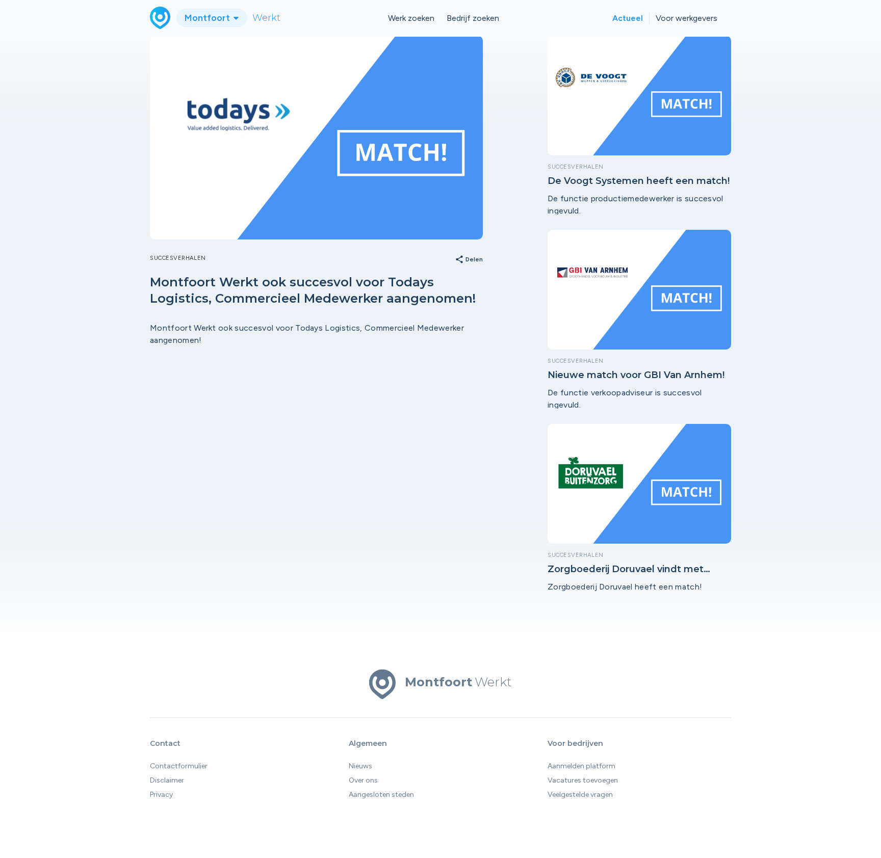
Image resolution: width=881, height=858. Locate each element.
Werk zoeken (411, 18)
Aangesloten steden (381, 794)
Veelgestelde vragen (580, 794)
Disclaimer (167, 780)
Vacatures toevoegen (583, 780)
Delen (469, 260)
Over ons (363, 780)
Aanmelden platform (581, 766)
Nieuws (360, 766)
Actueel (627, 18)
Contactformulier (179, 766)
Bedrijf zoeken (473, 18)
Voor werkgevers (686, 18)
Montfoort (208, 17)
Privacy (161, 794)
